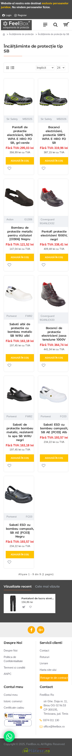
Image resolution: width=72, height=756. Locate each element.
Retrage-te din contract (54, 677)
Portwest (11, 315)
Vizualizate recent (17, 586)
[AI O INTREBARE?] (9, 736)
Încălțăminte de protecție (21, 34)
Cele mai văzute (47, 586)
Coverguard (47, 219)
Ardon (9, 219)
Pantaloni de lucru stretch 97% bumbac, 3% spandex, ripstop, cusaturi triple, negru (37, 598)
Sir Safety (12, 118)
